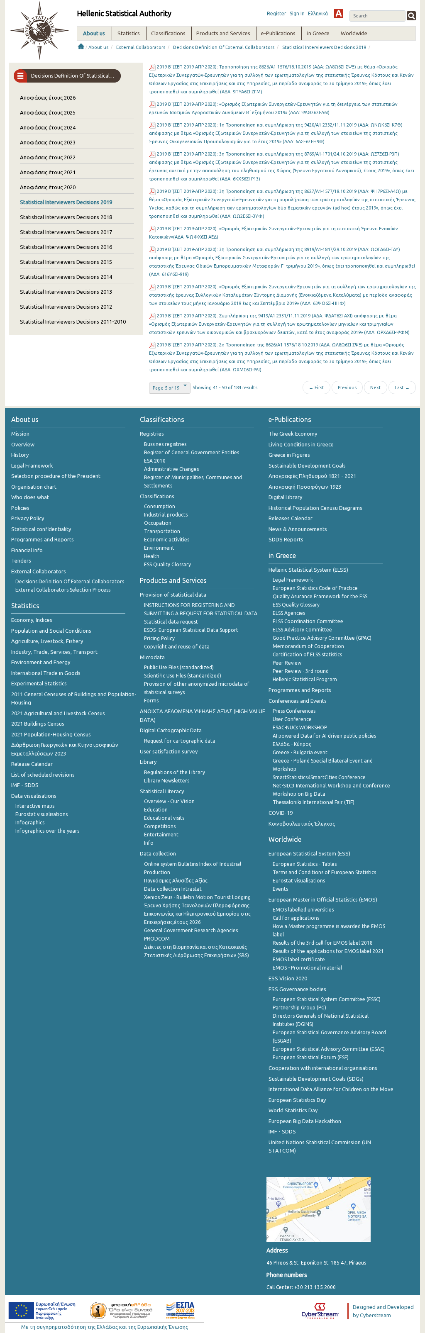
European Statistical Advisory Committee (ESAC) (329, 1049)
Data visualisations (33, 796)
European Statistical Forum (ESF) (311, 1057)
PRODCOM (157, 938)
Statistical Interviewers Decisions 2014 (66, 277)
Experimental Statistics (39, 683)
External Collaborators (140, 47)
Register (276, 13)
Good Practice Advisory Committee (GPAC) (322, 638)
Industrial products (166, 514)
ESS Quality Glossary (167, 564)
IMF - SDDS (25, 785)
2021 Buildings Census (37, 723)
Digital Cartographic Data (171, 730)
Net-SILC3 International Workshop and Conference (331, 785)
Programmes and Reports (42, 539)
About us (98, 47)
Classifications (157, 496)
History (20, 455)
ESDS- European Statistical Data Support (191, 630)
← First (316, 387)
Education (156, 809)
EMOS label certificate (299, 959)
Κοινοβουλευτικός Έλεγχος (302, 823)
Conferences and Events (298, 701)
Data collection (158, 853)
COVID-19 (281, 813)
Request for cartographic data (179, 740)
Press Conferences (294, 711)
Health (151, 556)
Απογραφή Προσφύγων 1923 (305, 487)
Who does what (30, 497)
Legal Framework (32, 465)
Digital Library (285, 497)
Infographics (29, 822)
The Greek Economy (293, 433)
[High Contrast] (338, 13)
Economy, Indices (31, 620)
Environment (159, 548)
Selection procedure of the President (55, 476)
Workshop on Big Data (299, 794)
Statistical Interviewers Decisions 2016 (66, 247)
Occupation (157, 523)
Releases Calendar (291, 518)
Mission (20, 433)
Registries (152, 433)
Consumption (159, 506)
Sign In (297, 13)
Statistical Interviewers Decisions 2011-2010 (73, 321)
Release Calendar (32, 764)
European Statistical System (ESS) (309, 853)
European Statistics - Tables (305, 864)
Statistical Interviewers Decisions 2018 (66, 217)
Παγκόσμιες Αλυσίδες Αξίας (176, 880)
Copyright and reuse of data (177, 646)
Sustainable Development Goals (307, 465)
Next (375, 387)
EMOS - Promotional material (307, 967)
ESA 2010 (155, 460)
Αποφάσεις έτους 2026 (48, 97)
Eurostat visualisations (41, 814)
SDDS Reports (286, 539)
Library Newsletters (166, 780)
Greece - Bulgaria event (300, 752)
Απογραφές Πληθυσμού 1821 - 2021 (312, 476)
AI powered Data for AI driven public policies (324, 735)
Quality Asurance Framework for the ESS (320, 596)
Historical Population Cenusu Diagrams (315, 508)
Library (148, 762)
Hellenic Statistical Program (305, 679)
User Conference (292, 719)
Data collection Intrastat (173, 889)
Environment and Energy (40, 662)
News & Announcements (298, 529)
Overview (22, 444)
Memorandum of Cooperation (308, 646)
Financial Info (27, 550)
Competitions (160, 826)
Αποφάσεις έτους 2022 (48, 157)
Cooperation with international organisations (323, 1068)
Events (280, 889)
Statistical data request (171, 621)
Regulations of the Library (174, 772)
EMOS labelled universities (303, 909)
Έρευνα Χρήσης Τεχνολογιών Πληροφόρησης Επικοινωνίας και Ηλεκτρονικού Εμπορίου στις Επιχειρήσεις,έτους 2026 (197, 914)
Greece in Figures (289, 455)
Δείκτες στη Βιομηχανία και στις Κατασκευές (195, 947)
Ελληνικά (318, 13)
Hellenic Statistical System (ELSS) (308, 570)
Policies (20, 508)
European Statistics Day (297, 1100)
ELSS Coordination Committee (308, 621)
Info (149, 843)
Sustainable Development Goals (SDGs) (316, 1079)
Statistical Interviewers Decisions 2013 (66, 292)
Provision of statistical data (173, 594)
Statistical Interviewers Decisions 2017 (66, 232)
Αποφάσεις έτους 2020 (48, 187)
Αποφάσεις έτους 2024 (48, 127)
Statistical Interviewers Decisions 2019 (324, 47)
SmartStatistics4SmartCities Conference (319, 777)
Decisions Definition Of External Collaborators (223, 47)
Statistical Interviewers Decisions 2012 (66, 306)
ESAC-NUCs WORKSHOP (300, 727)
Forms (151, 700)
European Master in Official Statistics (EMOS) (323, 899)
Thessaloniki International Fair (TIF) (313, 802)
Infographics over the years (47, 830)
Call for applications (296, 918)
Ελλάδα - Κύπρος (292, 744)
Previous (347, 387)
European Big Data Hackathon (305, 1121)
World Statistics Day (293, 1110)
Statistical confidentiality (41, 529)
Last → (402, 387)
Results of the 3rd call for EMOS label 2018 (323, 943)
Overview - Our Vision (169, 801)
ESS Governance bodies (297, 989)
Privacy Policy (27, 518)
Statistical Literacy (162, 791)
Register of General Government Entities (191, 452)
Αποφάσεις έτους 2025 (48, 112)
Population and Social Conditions (51, 631)
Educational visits (164, 818)
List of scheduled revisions (43, 774)
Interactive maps (34, 806)
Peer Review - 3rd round (301, 671)
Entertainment (161, 834)
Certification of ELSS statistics (307, 654)
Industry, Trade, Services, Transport (54, 652)
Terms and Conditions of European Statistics (324, 872)
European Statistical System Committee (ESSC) (327, 999)
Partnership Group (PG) (299, 1007)
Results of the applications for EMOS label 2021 (328, 951)
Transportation (162, 531)
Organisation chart (33, 487)
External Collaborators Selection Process (62, 589)
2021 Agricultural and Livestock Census (58, 713)
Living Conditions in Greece (301, 444)
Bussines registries (165, 444)
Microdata (152, 657)
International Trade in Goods (46, 673)
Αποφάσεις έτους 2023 (48, 142)
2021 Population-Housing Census (51, 734)
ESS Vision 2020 (288, 978)
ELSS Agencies (289, 613)
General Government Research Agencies (191, 930)
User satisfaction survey (169, 751)
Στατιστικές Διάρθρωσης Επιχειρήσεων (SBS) (196, 955)
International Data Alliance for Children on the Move (331, 1089)
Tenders (21, 560)
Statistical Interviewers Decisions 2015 (66, 262)
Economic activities (166, 539)
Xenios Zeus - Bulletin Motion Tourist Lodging (197, 897)
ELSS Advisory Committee (302, 629)
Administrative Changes (171, 469)
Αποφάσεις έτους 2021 (48, 172)
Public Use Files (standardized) (179, 667)
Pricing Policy (159, 638)
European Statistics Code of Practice (315, 588)
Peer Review (287, 662)
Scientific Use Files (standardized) (182, 675)
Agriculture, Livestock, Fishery (47, 641)
